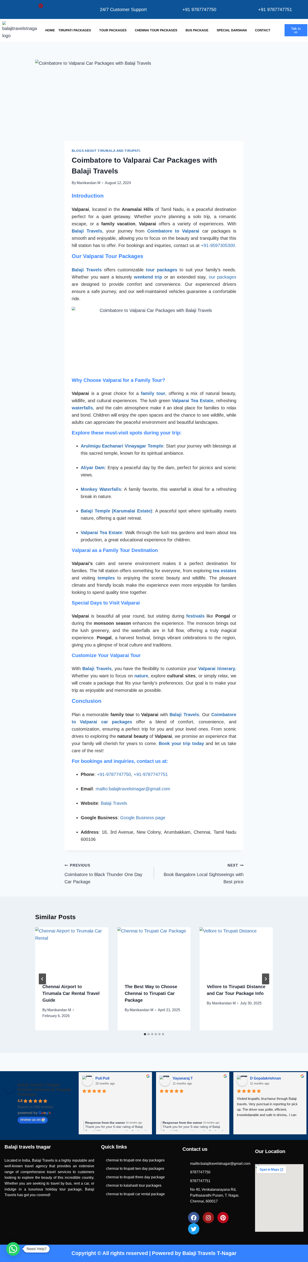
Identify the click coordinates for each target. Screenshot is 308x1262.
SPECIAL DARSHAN (232, 30)
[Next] (265, 979)
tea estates (224, 570)
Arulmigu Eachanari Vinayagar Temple (122, 445)
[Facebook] (21, 5)
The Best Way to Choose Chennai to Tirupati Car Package (151, 993)
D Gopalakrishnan (259, 1078)
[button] (13, 1249)
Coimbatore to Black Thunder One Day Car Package (103, 873)
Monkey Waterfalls (101, 489)
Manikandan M (88, 183)
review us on (30, 1119)
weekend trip (148, 277)
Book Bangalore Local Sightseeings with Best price (204, 873)
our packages (223, 277)
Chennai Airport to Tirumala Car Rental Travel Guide (71, 993)
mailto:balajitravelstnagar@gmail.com (133, 788)
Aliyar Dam (93, 467)
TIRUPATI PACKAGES (74, 30)
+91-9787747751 (151, 774)
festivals (195, 616)
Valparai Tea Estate (192, 400)
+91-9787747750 (114, 774)
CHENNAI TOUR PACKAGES (156, 30)
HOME (50, 30)
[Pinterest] (41, 5)
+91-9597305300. (218, 245)
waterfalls (82, 407)
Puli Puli (96, 1078)
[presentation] (71, 951)
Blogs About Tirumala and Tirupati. (106, 150)
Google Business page (142, 817)
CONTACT (262, 30)
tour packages (161, 269)
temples (106, 577)
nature (141, 675)
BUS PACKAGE (197, 30)
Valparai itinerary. (217, 668)
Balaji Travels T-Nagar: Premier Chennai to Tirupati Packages (44, 1090)
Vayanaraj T (177, 1078)
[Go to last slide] (42, 979)
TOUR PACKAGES (112, 30)
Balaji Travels (87, 230)
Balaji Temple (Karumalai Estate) (116, 510)
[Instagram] (31, 5)
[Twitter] (12, 5)
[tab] (145, 1034)
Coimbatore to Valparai (173, 230)
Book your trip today (181, 743)
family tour (153, 393)
